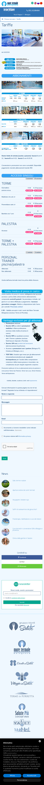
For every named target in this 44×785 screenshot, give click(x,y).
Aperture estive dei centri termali (24, 490)
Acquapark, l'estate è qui (21, 500)
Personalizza (22, 780)
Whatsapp (22, 566)
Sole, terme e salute (19, 480)
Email (4, 419)
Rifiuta (12, 776)
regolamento (33, 380)
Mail (22, 562)
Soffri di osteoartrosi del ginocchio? (25, 509)
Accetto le (15, 598)
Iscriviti (22, 602)
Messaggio (6, 402)
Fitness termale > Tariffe (12, 19)
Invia (4, 458)
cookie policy (12, 753)
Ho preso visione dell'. (17, 436)
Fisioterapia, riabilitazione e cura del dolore (27, 519)
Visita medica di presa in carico (13, 294)
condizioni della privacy (18, 598)
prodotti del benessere (25, 343)
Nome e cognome (8, 394)
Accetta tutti (31, 776)
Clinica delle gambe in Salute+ (22, 538)
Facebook (22, 557)
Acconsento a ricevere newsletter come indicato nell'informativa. (20, 429)
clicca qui (26, 605)
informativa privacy (24, 436)
